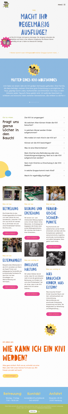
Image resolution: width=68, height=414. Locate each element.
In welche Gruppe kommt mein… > (46, 53)
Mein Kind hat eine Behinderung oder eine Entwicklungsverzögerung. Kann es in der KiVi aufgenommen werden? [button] (42, 155)
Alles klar (33, 411)
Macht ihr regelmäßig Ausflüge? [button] (37, 176)
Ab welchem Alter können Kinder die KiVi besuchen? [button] (41, 124)
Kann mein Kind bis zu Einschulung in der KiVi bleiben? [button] (42, 164)
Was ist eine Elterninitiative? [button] (35, 148)
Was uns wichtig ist (31, 260)
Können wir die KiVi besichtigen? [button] (37, 143)
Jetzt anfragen (10, 376)
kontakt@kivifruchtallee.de (34, 398)
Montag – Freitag (12, 398)
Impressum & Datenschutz (44, 408)
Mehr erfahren (10, 233)
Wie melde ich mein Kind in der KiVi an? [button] (40, 138)
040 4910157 (34, 400)
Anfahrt (55, 393)
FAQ (34, 10)
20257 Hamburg (55, 400)
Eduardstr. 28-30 (55, 398)
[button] (61, 4)
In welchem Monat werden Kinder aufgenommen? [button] (38, 131)
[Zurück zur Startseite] (6, 4)
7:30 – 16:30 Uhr (12, 400)
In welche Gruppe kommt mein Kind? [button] (39, 170)
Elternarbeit (12, 260)
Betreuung (10, 209)
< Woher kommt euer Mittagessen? (22, 53)
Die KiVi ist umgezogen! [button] (34, 118)
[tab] (29, 102)
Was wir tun (7, 204)
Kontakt (34, 393)
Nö (39, 411)
